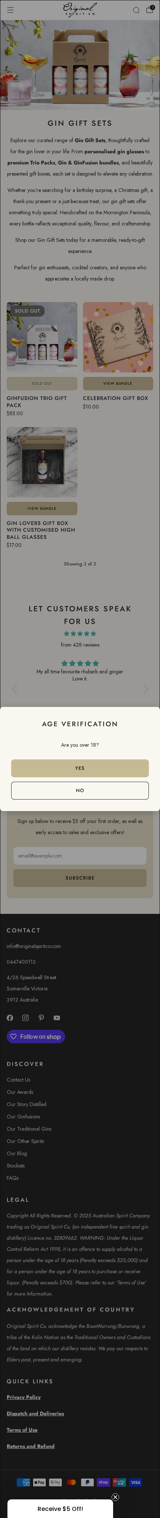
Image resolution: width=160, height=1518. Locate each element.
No (80, 790)
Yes (80, 768)
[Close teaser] (115, 1497)
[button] (60, 1508)
